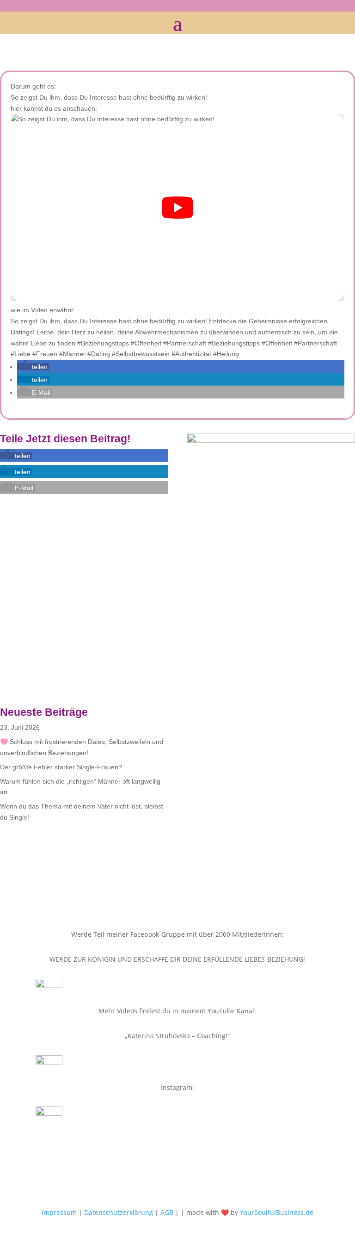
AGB (166, 1212)
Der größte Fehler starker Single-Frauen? (61, 767)
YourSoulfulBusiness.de (276, 1212)
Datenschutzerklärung (118, 1212)
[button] (33, 366)
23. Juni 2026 (20, 727)
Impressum (59, 1212)
